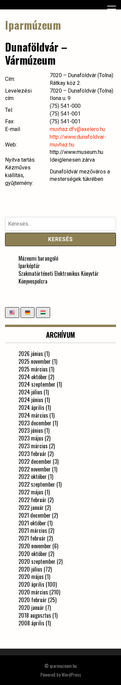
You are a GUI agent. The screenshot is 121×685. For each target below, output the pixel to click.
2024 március (33, 415)
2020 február (32, 600)
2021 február (32, 538)
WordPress (71, 674)
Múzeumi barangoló (38, 258)
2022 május (30, 492)
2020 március (33, 592)
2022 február (32, 500)
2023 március (33, 446)
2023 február (32, 454)
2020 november (34, 546)
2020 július (30, 569)
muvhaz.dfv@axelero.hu (77, 129)
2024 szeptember (36, 384)
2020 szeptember (36, 561)
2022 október (32, 476)
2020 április (31, 584)
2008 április (31, 623)
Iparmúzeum (33, 25)
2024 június (30, 400)
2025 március (33, 369)
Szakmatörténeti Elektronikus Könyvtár (58, 273)
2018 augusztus (34, 615)
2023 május (30, 438)
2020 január (31, 608)
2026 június (30, 354)
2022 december (34, 461)
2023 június (30, 430)
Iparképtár (29, 266)
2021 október (32, 523)
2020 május (31, 577)
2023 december (34, 423)
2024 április (31, 407)
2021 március (32, 530)
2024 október (32, 377)
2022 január (31, 507)
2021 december (34, 515)
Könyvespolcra (32, 281)
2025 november (34, 361)
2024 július (30, 392)
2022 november (34, 469)
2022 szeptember (36, 484)
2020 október (32, 554)
